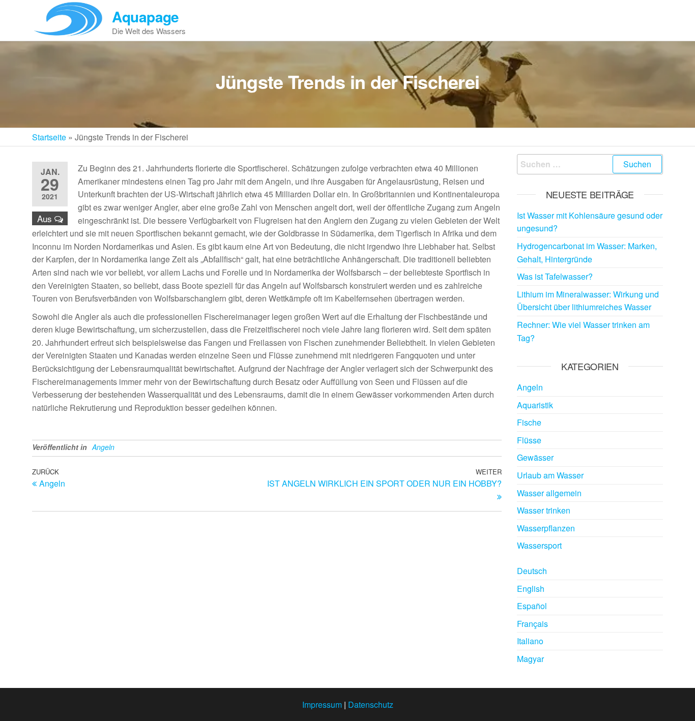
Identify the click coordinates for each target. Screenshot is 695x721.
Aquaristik (535, 405)
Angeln (103, 447)
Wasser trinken (543, 510)
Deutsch (532, 571)
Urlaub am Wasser (550, 475)
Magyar (530, 659)
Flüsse (529, 440)
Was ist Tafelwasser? (555, 276)
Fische (529, 422)
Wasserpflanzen (546, 528)
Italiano (530, 641)
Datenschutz (370, 704)
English (530, 588)
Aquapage (145, 16)
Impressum (322, 704)
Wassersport (539, 545)
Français (532, 623)
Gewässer (535, 457)
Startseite (49, 137)
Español (532, 606)
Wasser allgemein (549, 493)
